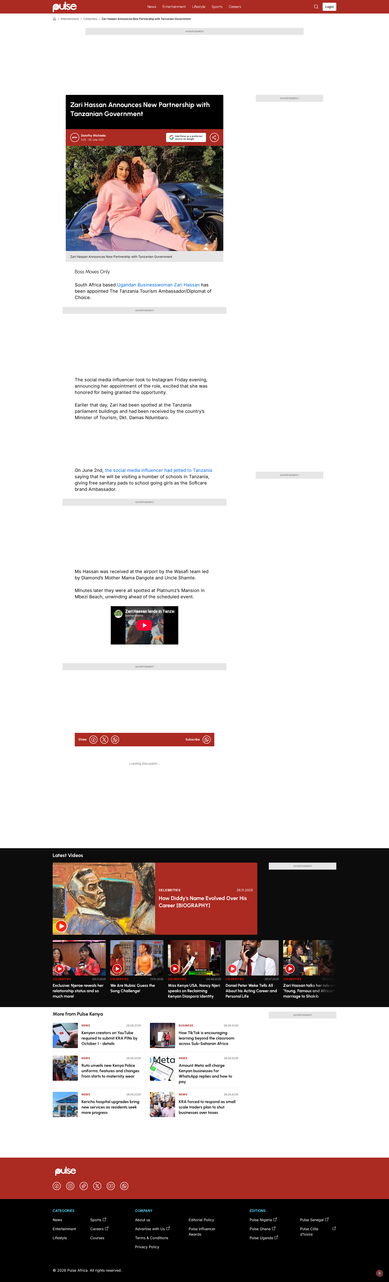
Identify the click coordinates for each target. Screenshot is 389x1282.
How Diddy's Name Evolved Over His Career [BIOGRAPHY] (203, 902)
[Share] (214, 137)
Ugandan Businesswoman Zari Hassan (159, 285)
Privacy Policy (147, 1247)
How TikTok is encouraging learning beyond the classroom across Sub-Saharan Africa (206, 1038)
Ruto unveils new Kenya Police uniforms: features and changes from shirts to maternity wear (110, 1071)
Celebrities (90, 19)
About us (142, 1220)
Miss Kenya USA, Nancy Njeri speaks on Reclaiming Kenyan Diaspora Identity (194, 991)
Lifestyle (198, 7)
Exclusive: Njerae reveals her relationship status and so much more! (78, 991)
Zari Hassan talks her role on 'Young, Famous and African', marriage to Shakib (309, 991)
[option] (79, 971)
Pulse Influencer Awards (202, 1231)
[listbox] (194, 970)
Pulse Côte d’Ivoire (309, 1231)
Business (186, 1025)
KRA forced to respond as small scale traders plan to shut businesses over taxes (207, 1107)
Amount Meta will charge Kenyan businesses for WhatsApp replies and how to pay (205, 1073)
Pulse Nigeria (261, 1220)
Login (329, 7)
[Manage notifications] (379, 1273)
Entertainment (174, 7)
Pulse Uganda (261, 1238)
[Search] (317, 7)
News (151, 7)
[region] (194, 970)
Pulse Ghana (260, 1229)
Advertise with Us (150, 1229)
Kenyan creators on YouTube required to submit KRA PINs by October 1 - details (109, 1038)
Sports (217, 7)
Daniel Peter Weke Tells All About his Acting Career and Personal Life (251, 991)
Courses (97, 1238)
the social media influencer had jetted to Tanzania (158, 470)
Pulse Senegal (312, 1220)
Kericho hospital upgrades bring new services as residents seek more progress (110, 1107)
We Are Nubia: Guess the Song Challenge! (132, 988)
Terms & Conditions (151, 1238)
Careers (235, 7)
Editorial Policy (201, 1220)
